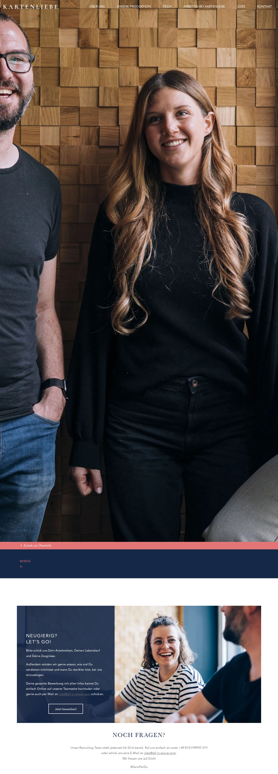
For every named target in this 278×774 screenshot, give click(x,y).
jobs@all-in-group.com (74, 694)
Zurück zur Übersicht (37, 545)
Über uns (97, 6)
